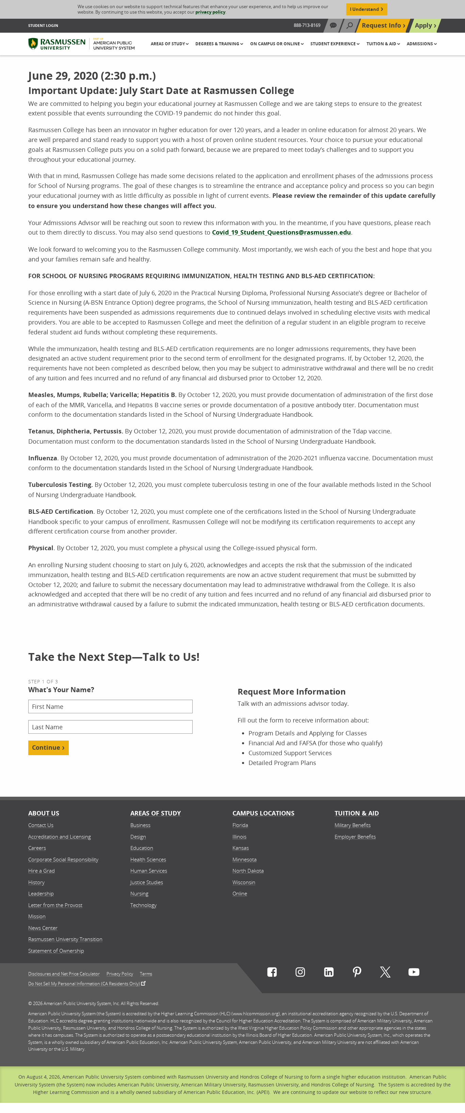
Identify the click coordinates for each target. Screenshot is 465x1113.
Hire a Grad (41, 870)
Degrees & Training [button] (217, 44)
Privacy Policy (120, 974)
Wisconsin (244, 882)
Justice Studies (146, 882)
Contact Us (40, 825)
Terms (146, 974)
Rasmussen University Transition (65, 939)
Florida (240, 825)
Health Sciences (148, 859)
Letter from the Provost (55, 905)
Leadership (41, 893)
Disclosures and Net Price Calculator (64, 974)
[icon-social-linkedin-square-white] (328, 974)
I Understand (364, 9)
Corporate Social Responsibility (63, 859)
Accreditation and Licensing (59, 836)
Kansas (241, 847)
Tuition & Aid (357, 813)
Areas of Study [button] (168, 44)
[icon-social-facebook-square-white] (272, 974)
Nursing (139, 893)
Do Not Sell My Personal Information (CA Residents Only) (84, 983)
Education (141, 847)
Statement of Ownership (56, 950)
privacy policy (210, 12)
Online (240, 893)
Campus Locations (263, 813)
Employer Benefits (355, 836)
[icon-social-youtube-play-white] (413, 974)
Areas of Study (155, 813)
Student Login (43, 25)
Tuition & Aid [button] (382, 44)
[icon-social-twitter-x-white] (385, 974)
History (36, 882)
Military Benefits (353, 825)
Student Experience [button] (333, 44)
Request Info (381, 25)
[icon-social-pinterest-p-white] (357, 974)
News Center (43, 927)
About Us (43, 813)
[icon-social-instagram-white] (300, 974)
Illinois (239, 836)
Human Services (148, 870)
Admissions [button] (420, 44)
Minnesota (245, 859)
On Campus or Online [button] (275, 44)
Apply (423, 25)
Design (138, 836)
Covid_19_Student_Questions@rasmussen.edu (281, 232)
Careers (37, 847)
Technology (143, 905)
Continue (46, 747)
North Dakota (248, 870)
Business (140, 825)
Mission (37, 916)
